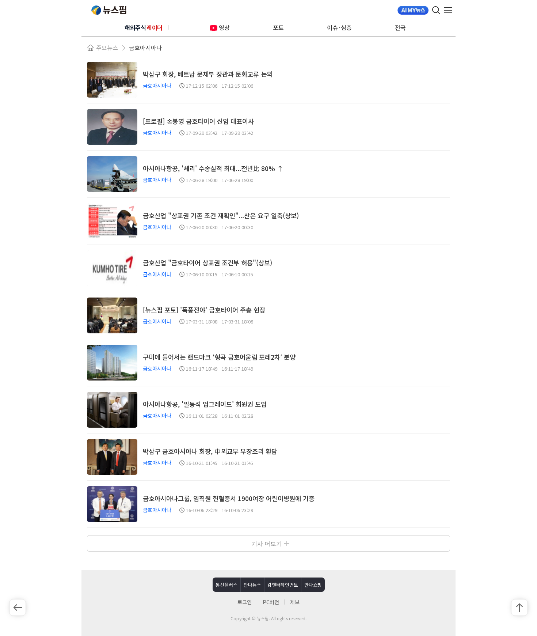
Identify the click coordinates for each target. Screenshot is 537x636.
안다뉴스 (252, 584)
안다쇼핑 (313, 584)
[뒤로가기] (17, 607)
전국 (400, 27)
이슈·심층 (339, 27)
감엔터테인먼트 (282, 584)
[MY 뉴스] (413, 10)
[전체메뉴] (450, 10)
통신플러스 (226, 584)
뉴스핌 (109, 10)
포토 (278, 27)
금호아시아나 (145, 47)
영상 (224, 27)
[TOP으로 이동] (519, 607)
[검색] (436, 10)
